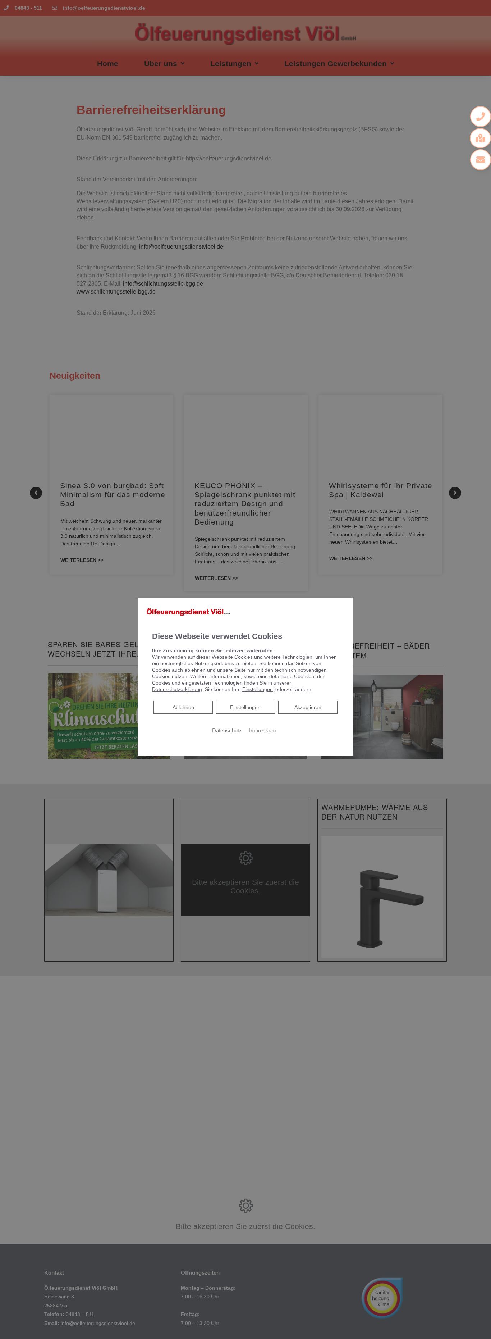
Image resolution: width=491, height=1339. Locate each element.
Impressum (262, 731)
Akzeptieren (307, 707)
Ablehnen (183, 707)
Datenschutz (227, 731)
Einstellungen (245, 707)
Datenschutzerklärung (177, 689)
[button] (480, 116)
